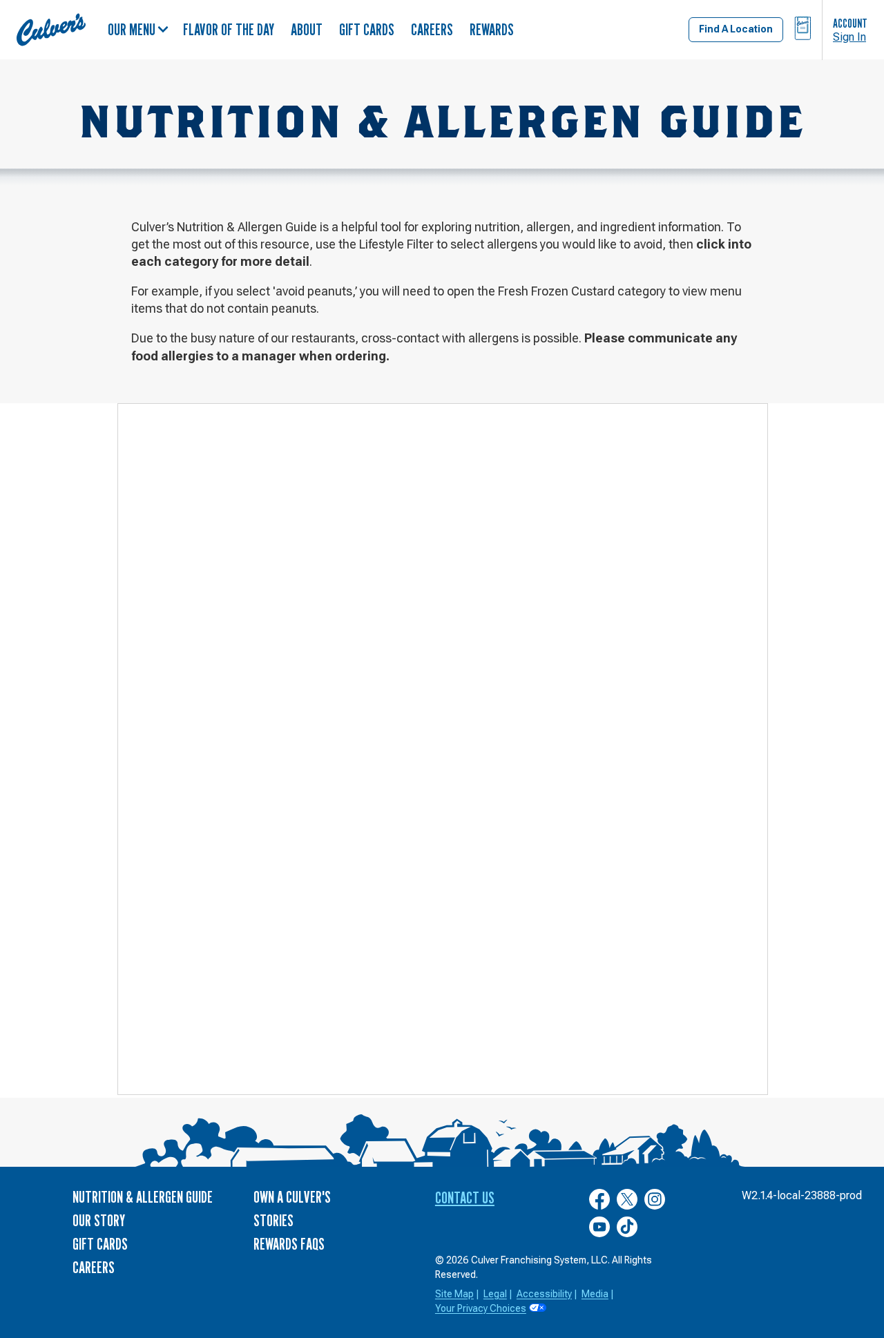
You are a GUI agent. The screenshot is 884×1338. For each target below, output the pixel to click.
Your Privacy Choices (480, 1308)
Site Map (454, 1293)
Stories (273, 1220)
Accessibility (544, 1293)
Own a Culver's (292, 1197)
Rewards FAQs (289, 1244)
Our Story (99, 1220)
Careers (432, 29)
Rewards (492, 29)
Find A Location (736, 29)
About (307, 29)
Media (595, 1293)
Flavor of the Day (228, 29)
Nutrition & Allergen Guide (143, 1197)
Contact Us (464, 1197)
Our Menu (131, 29)
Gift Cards (366, 29)
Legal (495, 1293)
